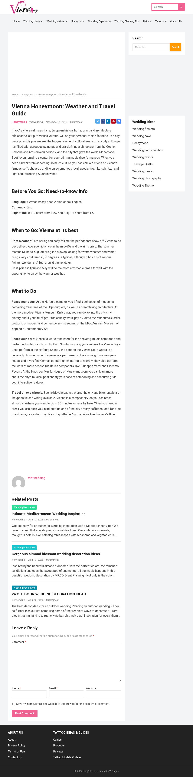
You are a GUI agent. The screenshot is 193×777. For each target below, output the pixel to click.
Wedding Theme (143, 185)
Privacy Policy (16, 745)
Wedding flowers (143, 129)
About (11, 739)
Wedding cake (141, 136)
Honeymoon (27, 94)
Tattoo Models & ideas (67, 757)
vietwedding (36, 122)
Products (59, 745)
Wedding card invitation (147, 150)
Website (91, 688)
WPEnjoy (114, 771)
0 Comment (76, 122)
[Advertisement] (160, 84)
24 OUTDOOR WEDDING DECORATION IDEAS (49, 594)
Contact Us (15, 757)
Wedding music (142, 171)
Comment (19, 641)
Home (15, 94)
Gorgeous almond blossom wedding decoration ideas (56, 554)
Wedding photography (146, 178)
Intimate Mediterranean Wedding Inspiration (49, 514)
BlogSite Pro (89, 771)
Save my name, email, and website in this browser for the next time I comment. (63, 703)
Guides (57, 739)
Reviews (58, 751)
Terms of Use (16, 751)
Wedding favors (142, 157)
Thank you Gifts (142, 164)
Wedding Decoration (24, 507)
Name (16, 688)
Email (53, 688)
